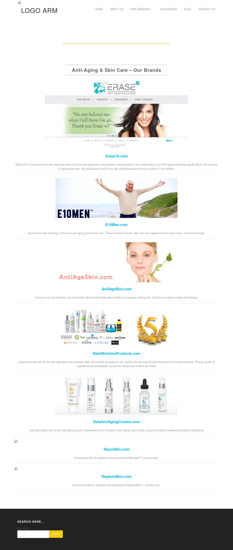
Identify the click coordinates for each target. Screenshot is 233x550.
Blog (187, 9)
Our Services (140, 9)
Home (99, 9)
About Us (116, 9)
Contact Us (206, 9)
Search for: (23, 528)
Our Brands (168, 9)
